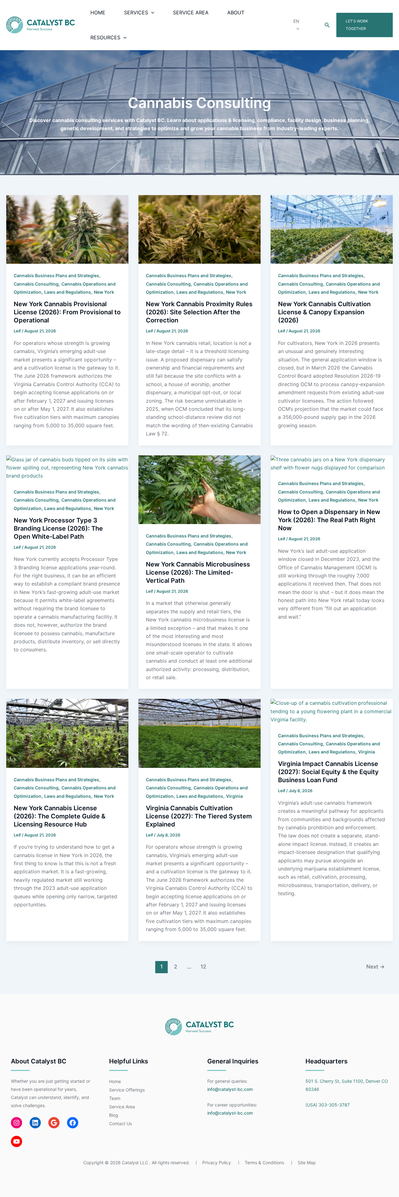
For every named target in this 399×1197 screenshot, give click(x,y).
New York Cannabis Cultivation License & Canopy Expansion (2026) (324, 312)
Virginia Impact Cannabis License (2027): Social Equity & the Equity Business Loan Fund (328, 772)
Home (97, 12)
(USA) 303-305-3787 (327, 1104)
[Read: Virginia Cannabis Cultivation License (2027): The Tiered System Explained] (199, 733)
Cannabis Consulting (36, 284)
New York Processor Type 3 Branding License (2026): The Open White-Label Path (58, 528)
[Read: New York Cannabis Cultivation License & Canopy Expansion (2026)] (332, 229)
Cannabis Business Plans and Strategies (56, 275)
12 (203, 966)
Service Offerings (127, 1089)
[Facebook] (72, 1122)
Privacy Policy (216, 1162)
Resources (105, 37)
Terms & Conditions (264, 1162)
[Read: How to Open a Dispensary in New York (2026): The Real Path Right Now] (332, 463)
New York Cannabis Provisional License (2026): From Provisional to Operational (67, 312)
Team (114, 1098)
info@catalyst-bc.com (230, 1089)
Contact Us (120, 1123)
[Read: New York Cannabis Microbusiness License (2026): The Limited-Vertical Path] (199, 489)
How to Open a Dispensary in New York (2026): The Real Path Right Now (329, 520)
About (235, 12)
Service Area (191, 12)
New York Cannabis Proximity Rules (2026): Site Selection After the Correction (199, 312)
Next (375, 966)
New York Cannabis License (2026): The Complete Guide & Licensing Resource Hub (59, 816)
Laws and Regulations (67, 292)
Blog (113, 1115)
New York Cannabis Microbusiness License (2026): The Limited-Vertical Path (198, 572)
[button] (151, 12)
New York (104, 292)
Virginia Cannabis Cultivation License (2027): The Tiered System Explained (199, 816)
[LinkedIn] (35, 1122)
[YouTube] (16, 1141)
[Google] (54, 1122)
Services (136, 12)
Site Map (307, 1162)
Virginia (234, 796)
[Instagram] (16, 1122)
